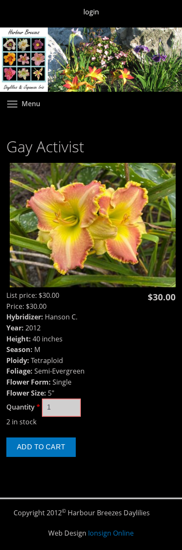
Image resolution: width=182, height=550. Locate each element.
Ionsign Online (111, 533)
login (91, 11)
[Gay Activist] (93, 284)
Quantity (23, 407)
